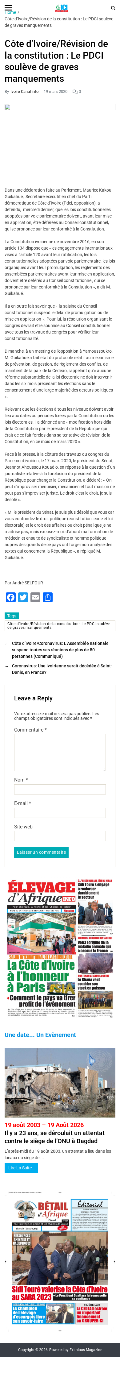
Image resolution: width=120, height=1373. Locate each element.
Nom (21, 780)
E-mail (22, 803)
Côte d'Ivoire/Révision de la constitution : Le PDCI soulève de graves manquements (58, 626)
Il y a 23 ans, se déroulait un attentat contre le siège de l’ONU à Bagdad (55, 1133)
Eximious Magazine (86, 1350)
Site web (23, 827)
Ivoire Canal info (24, 91)
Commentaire (30, 730)
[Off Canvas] (8, 7)
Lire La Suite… (21, 1167)
